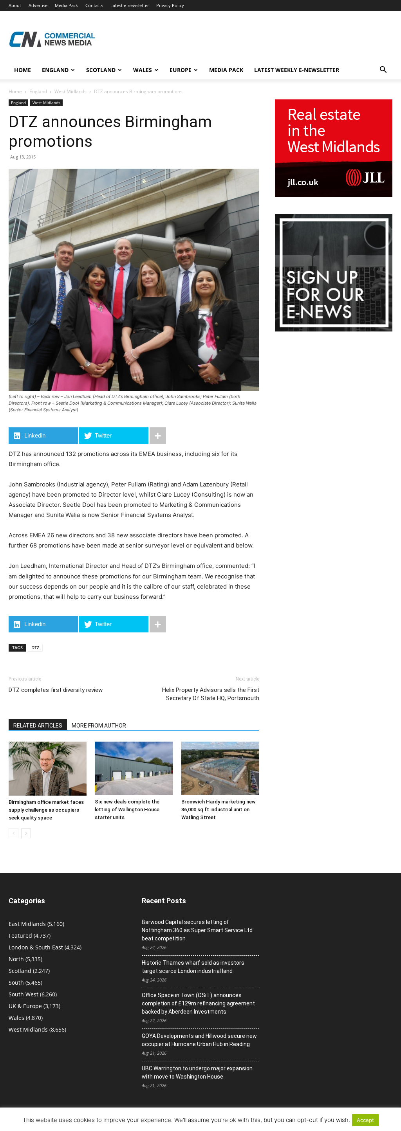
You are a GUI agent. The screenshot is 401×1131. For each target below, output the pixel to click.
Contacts (94, 5)
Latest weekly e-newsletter (296, 70)
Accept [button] (365, 1120)
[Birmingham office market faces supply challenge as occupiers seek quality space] (48, 769)
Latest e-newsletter (129, 5)
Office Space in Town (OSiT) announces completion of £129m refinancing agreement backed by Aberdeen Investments (198, 1003)
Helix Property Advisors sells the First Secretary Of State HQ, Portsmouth (210, 694)
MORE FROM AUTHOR (99, 725)
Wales (142, 70)
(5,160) (36, 923)
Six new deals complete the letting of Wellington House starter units (127, 809)
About (15, 5)
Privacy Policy (170, 5)
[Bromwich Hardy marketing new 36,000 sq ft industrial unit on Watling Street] (220, 768)
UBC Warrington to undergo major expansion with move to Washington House (197, 1072)
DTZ (35, 647)
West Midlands (70, 91)
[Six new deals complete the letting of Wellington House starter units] (134, 768)
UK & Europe (25, 1006)
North (16, 959)
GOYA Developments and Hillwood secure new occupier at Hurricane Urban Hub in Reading (199, 1040)
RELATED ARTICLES (37, 725)
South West (23, 994)
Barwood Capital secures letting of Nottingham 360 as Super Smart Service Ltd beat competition (197, 930)
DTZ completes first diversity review (56, 689)
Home (22, 70)
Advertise (38, 5)
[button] (383, 70)
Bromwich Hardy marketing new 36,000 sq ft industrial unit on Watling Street (218, 809)
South (16, 982)
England (38, 91)
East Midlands (27, 923)
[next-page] (26, 833)
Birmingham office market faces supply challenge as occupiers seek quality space (46, 810)
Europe (180, 70)
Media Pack (66, 5)
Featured (20, 935)
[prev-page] (13, 833)
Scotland (101, 70)
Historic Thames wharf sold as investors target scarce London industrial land (193, 967)
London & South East (36, 947)
